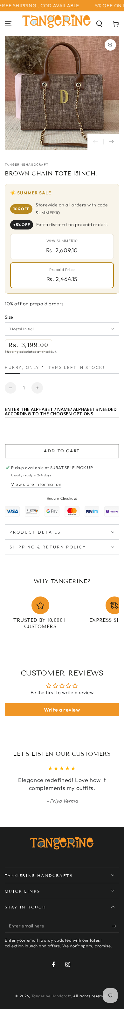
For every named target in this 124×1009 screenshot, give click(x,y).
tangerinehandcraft (26, 164)
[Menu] (8, 23)
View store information (36, 484)
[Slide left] (95, 142)
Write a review (62, 709)
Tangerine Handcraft (51, 996)
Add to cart (62, 450)
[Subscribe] (115, 926)
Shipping (12, 352)
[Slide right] (111, 142)
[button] (99, 23)
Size (9, 317)
